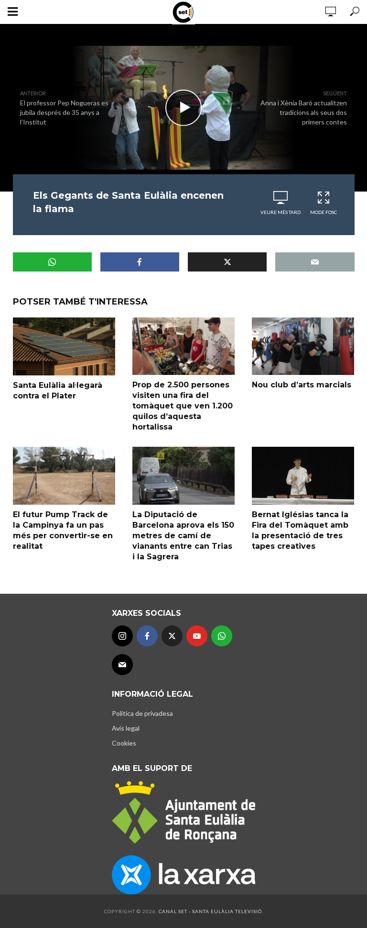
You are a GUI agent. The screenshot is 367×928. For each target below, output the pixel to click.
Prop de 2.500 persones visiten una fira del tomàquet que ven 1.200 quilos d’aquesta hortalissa (182, 405)
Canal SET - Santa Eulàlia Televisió (210, 911)
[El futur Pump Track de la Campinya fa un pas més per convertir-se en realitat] (64, 475)
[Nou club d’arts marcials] (303, 346)
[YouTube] (196, 635)
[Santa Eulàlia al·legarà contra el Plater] (64, 346)
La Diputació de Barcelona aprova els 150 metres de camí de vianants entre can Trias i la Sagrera (183, 535)
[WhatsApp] (221, 635)
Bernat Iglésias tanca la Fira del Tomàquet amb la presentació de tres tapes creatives (300, 530)
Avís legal (126, 728)
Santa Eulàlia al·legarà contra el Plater (57, 390)
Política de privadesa (142, 713)
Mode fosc (323, 212)
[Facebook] (147, 635)
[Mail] (122, 664)
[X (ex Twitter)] (172, 635)
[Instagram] (122, 635)
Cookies (124, 743)
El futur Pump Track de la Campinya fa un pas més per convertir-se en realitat (63, 530)
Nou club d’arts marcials (301, 384)
